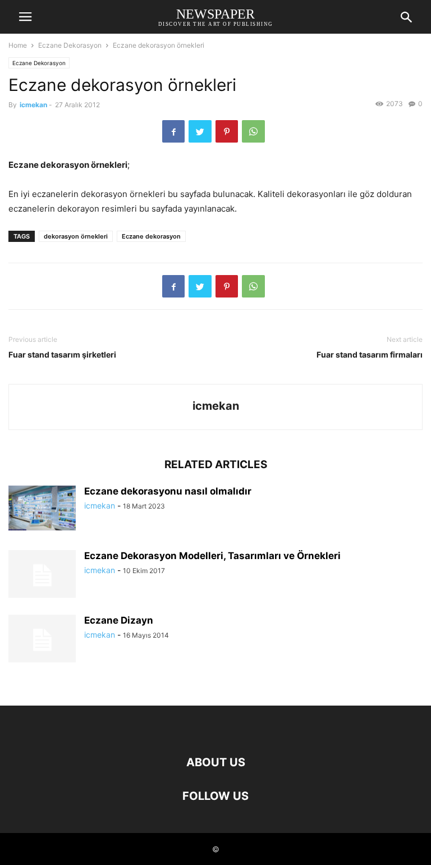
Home (17, 45)
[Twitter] (200, 131)
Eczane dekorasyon (151, 236)
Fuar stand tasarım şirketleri (62, 354)
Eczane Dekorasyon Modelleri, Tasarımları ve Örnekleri (212, 555)
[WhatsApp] (253, 131)
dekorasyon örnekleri (76, 236)
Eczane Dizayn (118, 620)
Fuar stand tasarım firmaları (370, 354)
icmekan (33, 104)
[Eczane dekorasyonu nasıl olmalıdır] (42, 508)
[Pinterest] (227, 131)
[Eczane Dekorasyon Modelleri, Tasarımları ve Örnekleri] (42, 575)
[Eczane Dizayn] (42, 640)
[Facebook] (173, 131)
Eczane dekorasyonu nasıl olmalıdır (167, 491)
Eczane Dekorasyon (70, 45)
